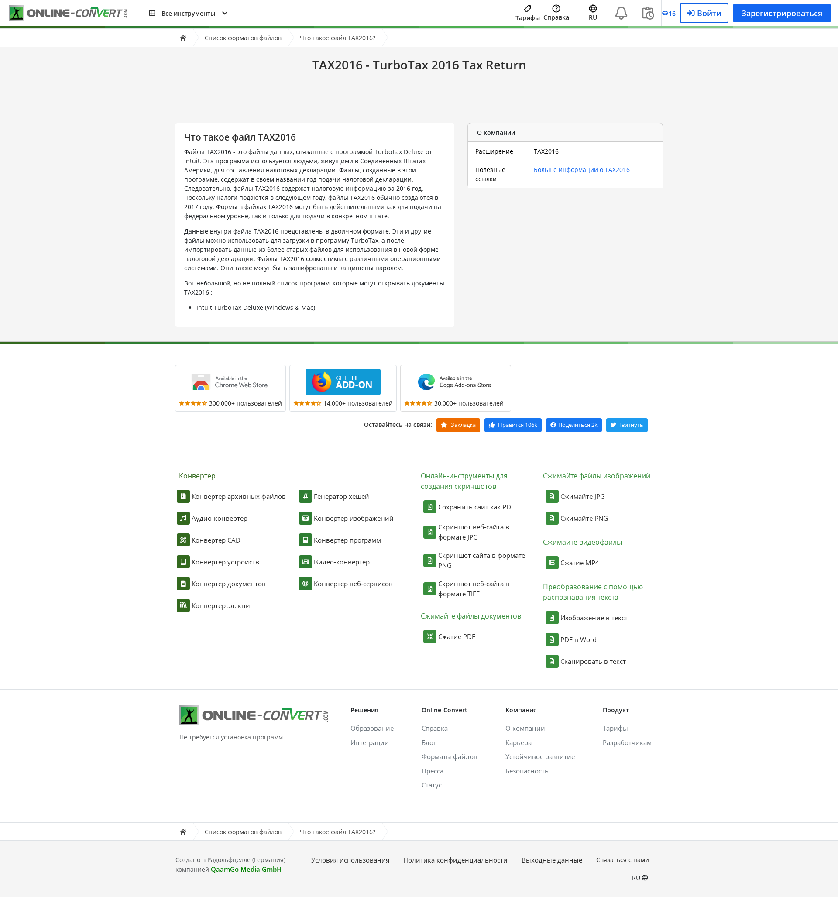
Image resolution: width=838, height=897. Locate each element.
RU (637, 877)
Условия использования (350, 860)
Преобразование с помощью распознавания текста (593, 592)
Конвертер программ (347, 540)
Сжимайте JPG (582, 496)
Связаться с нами (622, 860)
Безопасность (527, 770)
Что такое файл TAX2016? (337, 38)
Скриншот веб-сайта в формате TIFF (473, 588)
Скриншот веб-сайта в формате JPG (473, 531)
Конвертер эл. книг (222, 605)
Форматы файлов (449, 756)
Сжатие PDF (456, 636)
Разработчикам (627, 742)
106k (517, 425)
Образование (372, 728)
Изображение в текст (594, 617)
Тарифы (527, 18)
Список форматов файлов (243, 38)
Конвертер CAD (216, 540)
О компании (525, 728)
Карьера (518, 742)
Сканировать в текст (593, 661)
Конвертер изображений (354, 518)
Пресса (432, 770)
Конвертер (197, 476)
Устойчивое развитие (540, 756)
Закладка (463, 425)
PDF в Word (578, 639)
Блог (429, 742)
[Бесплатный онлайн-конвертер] (74, 13)
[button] (188, 13)
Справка (556, 17)
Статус (432, 784)
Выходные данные (552, 860)
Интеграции (369, 742)
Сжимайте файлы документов (471, 616)
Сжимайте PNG (584, 518)
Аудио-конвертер (219, 518)
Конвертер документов (229, 583)
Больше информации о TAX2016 (582, 169)
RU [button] (593, 17)
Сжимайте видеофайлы (582, 542)
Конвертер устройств (225, 561)
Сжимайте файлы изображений (596, 476)
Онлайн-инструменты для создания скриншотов (464, 481)
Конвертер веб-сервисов (353, 583)
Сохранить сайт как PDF (476, 506)
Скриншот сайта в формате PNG (481, 560)
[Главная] (182, 38)
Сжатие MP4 (579, 562)
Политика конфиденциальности (455, 860)
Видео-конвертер (342, 561)
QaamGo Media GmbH (246, 869)
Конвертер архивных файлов (239, 496)
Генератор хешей (341, 496)
